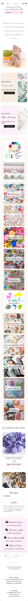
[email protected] (14, 596)
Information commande (14, 567)
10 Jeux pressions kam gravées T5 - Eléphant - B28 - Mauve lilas (14, 457)
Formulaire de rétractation (14, 581)
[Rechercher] (21, 12)
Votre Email (6, 496)
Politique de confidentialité (14, 583)
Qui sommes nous (14, 569)
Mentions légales (14, 577)
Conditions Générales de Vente (14, 579)
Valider (14, 502)
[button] (3, 451)
